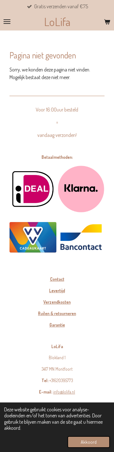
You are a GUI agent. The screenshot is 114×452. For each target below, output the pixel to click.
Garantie (57, 324)
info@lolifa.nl (64, 392)
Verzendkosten (57, 302)
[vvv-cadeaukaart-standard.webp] (33, 237)
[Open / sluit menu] (7, 21)
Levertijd (57, 290)
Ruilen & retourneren (57, 313)
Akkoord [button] (89, 442)
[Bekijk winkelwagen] (107, 21)
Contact (57, 279)
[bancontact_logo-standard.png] (81, 237)
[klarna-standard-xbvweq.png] (81, 189)
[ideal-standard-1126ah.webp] (33, 189)
